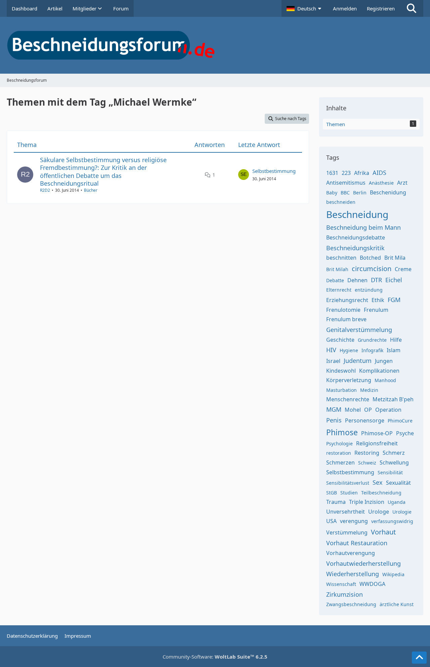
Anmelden (345, 8)
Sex (378, 482)
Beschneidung (357, 214)
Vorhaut (383, 531)
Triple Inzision (366, 502)
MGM (333, 409)
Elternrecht (338, 290)
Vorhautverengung (350, 553)
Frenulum (376, 309)
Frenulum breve (346, 319)
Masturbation (341, 390)
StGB (331, 492)
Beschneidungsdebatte (355, 237)
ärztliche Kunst (397, 604)
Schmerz (394, 452)
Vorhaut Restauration (356, 543)
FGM (394, 300)
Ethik (378, 300)
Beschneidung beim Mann (363, 227)
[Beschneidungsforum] (215, 45)
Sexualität (398, 482)
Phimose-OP (377, 433)
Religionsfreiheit (377, 443)
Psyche (405, 433)
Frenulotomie (343, 309)
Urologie (402, 512)
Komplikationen (379, 370)
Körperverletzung (348, 380)
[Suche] (411, 8)
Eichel (393, 280)
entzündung (369, 290)
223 (346, 173)
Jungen (384, 361)
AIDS (379, 173)
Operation (388, 409)
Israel (333, 361)
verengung (354, 521)
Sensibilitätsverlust (347, 483)
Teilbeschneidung (381, 492)
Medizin (369, 390)
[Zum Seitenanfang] (419, 658)
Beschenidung (388, 192)
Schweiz (367, 462)
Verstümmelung (347, 532)
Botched (370, 257)
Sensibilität (390, 472)
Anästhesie (381, 183)
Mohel (353, 409)
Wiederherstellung (352, 574)
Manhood (385, 380)
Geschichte (340, 339)
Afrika (361, 173)
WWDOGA (372, 584)
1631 (332, 173)
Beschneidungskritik (355, 248)
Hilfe (396, 339)
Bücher (90, 190)
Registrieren (381, 8)
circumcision (371, 268)
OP (368, 409)
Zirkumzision (344, 594)
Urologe (378, 511)
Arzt (402, 182)
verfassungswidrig (392, 521)
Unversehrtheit (345, 511)
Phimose (342, 432)
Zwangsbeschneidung (351, 604)
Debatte (335, 280)
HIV (331, 350)
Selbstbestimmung (274, 171)
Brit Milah (337, 269)
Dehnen (357, 280)
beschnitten (341, 257)
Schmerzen (340, 462)
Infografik (372, 350)
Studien (349, 492)
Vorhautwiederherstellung (363, 563)
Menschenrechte (347, 399)
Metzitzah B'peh (393, 399)
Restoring (366, 452)
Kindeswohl (341, 370)
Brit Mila (394, 257)
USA (331, 521)
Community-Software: (215, 656)
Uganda (396, 502)
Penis (334, 420)
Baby (331, 192)
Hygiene (349, 350)
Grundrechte (372, 340)
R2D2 (45, 190)
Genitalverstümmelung (359, 330)
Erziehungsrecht (347, 300)
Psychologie (339, 443)
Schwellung (394, 462)
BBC (345, 192)
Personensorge (364, 420)
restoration (338, 453)
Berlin (360, 192)
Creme (403, 269)
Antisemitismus (346, 182)
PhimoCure (400, 420)
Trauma (336, 502)
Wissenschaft (341, 584)
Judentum (358, 361)
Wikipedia (393, 574)
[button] (305, 8)
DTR (376, 280)
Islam (393, 350)
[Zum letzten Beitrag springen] (243, 174)
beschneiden (340, 202)
